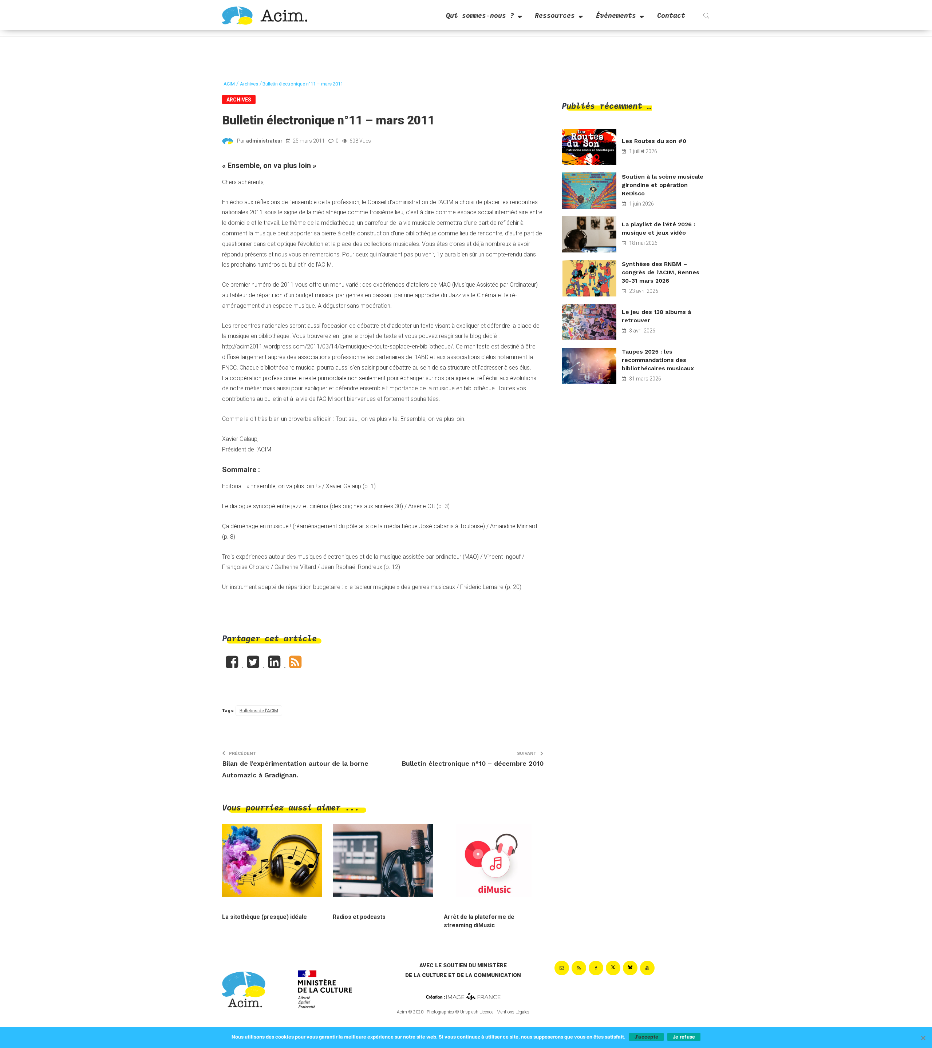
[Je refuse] (923, 1037)
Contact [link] (671, 15)
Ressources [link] (555, 15)
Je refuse (684, 1037)
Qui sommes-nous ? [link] (480, 15)
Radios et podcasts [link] (359, 916)
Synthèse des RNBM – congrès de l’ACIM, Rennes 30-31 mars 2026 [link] (660, 272)
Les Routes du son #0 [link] (654, 141)
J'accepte (646, 1037)
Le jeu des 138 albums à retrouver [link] (656, 316)
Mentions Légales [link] (513, 1012)
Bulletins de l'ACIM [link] (259, 710)
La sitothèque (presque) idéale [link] (264, 916)
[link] (264, 15)
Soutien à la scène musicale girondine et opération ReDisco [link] (662, 185)
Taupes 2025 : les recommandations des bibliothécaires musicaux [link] (658, 360)
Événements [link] (616, 15)
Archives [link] (238, 100)
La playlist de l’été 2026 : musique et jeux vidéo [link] (658, 228)
